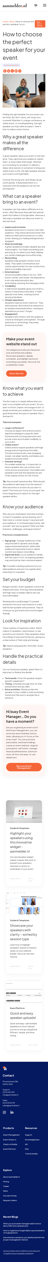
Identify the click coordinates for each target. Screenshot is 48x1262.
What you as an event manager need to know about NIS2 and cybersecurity (22, 1224)
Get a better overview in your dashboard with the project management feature (23, 1238)
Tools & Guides (31, 1153)
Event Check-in (9, 1139)
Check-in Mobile (10, 1144)
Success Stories (10, 1195)
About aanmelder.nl (11, 1177)
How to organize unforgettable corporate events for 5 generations (24, 1231)
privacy (6, 1251)
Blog (12, 21)
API (26, 1144)
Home (5, 21)
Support (28, 1135)
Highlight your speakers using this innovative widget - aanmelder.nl (21, 842)
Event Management (11, 1135)
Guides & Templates (11, 65)
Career (6, 1186)
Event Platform (9, 1149)
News (5, 1191)
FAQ (27, 1149)
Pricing (6, 1181)
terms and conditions (19, 1251)
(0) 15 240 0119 (9, 1092)
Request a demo (10, 1200)
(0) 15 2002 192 (9, 1103)
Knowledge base (32, 1139)
